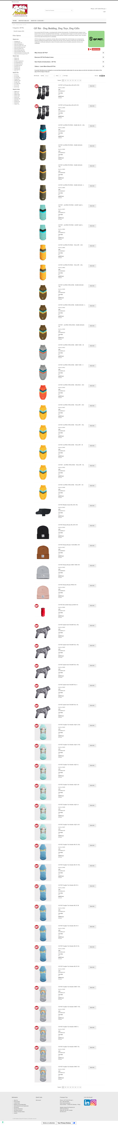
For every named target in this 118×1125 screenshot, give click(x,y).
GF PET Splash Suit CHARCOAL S (67, 684)
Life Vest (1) (17, 69)
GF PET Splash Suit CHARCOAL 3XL (68, 644)
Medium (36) (17, 80)
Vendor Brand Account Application (21, 1106)
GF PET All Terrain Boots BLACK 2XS (68, 85)
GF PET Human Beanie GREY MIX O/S (69, 564)
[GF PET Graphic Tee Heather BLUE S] (46, 933)
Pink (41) (17, 100)
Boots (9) (17, 58)
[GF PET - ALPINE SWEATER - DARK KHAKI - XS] (46, 332)
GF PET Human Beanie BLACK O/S (68, 525)
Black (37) (17, 91)
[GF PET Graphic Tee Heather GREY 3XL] (46, 1014)
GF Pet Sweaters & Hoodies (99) (22, 53)
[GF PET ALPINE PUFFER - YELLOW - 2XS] (46, 252)
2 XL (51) (17, 85)
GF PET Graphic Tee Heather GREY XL (69, 1046)
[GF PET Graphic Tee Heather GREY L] (46, 1034)
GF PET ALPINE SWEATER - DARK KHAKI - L (71, 305)
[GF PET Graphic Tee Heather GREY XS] (46, 1074)
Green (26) (17, 95)
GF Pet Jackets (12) (19, 48)
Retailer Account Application (20, 1104)
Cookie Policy (17, 1103)
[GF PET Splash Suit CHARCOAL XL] (46, 712)
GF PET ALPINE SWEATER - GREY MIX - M (71, 345)
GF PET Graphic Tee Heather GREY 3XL (69, 1006)
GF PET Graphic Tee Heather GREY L (68, 1026)
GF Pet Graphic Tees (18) (20, 45)
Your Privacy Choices (64, 1123)
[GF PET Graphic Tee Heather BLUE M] (46, 913)
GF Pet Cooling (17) (19, 44)
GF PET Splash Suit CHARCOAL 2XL (68, 624)
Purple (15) (17, 101)
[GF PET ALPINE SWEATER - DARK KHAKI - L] (46, 312)
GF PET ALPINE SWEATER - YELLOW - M (70, 445)
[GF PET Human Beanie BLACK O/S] (46, 532)
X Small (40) (17, 77)
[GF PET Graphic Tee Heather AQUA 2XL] (46, 732)
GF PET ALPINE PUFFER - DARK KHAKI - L (71, 185)
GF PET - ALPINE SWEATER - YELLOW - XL (71, 465)
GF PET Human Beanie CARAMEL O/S (69, 545)
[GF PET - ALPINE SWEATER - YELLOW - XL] (46, 472)
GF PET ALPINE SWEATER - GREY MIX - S (70, 365)
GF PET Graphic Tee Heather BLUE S (68, 926)
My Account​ (38, 1100)
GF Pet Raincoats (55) (20, 50)
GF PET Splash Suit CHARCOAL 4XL (68, 664)
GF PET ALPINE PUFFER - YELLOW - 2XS (70, 245)
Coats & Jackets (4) (19, 61)
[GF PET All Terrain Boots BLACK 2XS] (46, 92)
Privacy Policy (17, 1101)
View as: (96, 75)
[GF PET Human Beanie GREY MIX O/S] (46, 572)
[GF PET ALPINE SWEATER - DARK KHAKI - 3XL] (46, 292)
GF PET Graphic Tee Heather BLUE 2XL (69, 844)
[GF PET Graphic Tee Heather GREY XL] (46, 1054)
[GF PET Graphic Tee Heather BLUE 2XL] (46, 852)
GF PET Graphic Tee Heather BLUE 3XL (69, 865)
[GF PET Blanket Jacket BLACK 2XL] (46, 512)
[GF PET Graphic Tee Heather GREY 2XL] (46, 994)
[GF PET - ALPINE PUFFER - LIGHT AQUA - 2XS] (46, 232)
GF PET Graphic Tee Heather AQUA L (68, 764)
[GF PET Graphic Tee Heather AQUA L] (46, 772)
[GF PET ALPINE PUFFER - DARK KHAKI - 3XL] (46, 172)
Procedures (16, 1107)
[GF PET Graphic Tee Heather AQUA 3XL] (46, 752)
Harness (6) (17, 68)
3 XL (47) (17, 86)
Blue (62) (17, 93)
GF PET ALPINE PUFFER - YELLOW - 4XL (70, 265)
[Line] (104, 76)
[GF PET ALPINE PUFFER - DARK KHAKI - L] (46, 192)
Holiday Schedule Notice (19, 1111)
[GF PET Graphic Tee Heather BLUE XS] (46, 974)
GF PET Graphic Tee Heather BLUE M (68, 905)
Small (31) (17, 79)
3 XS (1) (16, 74)
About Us (16, 1100)
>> (80, 80)
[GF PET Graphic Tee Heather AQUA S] (46, 812)
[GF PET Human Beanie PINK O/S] (46, 592)
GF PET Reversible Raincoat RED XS (68, 604)
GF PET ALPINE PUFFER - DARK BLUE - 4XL (71, 125)
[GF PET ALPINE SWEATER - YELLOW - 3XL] (46, 432)
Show (57, 75)
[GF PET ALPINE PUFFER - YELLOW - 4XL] (46, 272)
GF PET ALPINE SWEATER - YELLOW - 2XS (71, 405)
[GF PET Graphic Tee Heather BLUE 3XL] (46, 872)
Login (104, 11)
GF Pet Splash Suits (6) (20, 51)
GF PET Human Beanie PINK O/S (67, 584)
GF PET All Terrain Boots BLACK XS (68, 105)
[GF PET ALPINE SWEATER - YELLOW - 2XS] (46, 412)
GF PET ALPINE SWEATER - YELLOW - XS (70, 485)
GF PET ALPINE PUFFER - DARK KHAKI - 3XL (70, 165)
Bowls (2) (17, 59)
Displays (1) (17, 41)
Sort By (42, 75)
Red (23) (17, 103)
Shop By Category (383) (19, 31)
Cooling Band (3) (18, 62)
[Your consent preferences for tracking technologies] (2, 1122)
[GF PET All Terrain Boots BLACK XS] (46, 112)
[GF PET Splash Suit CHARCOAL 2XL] (46, 632)
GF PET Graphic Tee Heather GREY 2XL (69, 986)
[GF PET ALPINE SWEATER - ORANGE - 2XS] (46, 392)
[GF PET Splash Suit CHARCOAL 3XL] (46, 652)
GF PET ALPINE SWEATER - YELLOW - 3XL (71, 425)
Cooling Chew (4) (19, 64)
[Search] (71, 10)
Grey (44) (17, 97)
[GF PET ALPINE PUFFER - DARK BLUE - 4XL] (46, 132)
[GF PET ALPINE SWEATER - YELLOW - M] (46, 452)
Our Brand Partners (18, 1110)
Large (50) (17, 82)
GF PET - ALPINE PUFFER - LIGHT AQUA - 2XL (70, 205)
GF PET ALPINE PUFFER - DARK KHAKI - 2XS (70, 145)
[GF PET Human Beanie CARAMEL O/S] (46, 552)
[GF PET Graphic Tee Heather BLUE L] (46, 892)
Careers (15, 1113)
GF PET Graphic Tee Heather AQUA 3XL (69, 744)
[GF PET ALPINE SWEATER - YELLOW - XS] (46, 492)
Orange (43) (17, 98)
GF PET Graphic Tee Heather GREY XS (69, 1066)
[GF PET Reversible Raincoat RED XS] (46, 612)
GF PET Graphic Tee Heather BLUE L (68, 885)
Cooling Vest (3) (18, 65)
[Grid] (100, 76)
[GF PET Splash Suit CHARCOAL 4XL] (46, 672)
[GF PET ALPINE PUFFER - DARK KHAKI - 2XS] (46, 152)
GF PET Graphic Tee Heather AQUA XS (69, 824)
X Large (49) (17, 83)
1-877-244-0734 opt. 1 (68, 1100)
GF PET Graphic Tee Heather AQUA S (68, 804)
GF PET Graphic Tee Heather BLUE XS (68, 966)
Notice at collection (49, 1123)
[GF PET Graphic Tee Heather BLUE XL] (46, 953)
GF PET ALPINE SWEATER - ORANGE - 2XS (71, 385)
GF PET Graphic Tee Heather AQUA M (68, 784)
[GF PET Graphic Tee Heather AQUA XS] (46, 832)
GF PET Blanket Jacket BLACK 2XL (68, 505)
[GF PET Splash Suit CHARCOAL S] (46, 692)
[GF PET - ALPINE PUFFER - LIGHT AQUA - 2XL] (46, 212)
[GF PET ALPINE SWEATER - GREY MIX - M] (46, 352)
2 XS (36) (17, 76)
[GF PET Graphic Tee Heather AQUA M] (46, 792)
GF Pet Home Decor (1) (20, 47)
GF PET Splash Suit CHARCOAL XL (68, 704)
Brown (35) (17, 94)
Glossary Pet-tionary (18, 1108)
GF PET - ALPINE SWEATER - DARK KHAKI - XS (71, 325)
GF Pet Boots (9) (18, 42)
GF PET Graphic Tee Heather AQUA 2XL (69, 724)
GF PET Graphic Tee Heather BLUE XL (68, 946)
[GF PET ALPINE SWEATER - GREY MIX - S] (46, 372)
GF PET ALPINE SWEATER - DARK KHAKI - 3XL (71, 285)
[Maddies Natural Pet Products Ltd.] (20, 10)
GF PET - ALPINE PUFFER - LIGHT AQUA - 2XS (70, 225)
